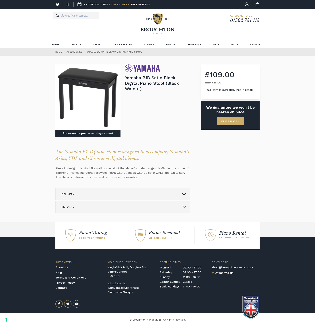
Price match (230, 121)
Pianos (76, 44)
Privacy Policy (65, 282)
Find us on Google (120, 292)
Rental (171, 44)
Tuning (148, 44)
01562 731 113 (245, 20)
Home (56, 44)
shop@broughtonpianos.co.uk (232, 267)
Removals (195, 44)
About (97, 44)
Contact (256, 44)
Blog (234, 44)
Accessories (123, 44)
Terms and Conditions (70, 277)
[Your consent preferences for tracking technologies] (6, 319)
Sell (216, 44)
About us (61, 267)
